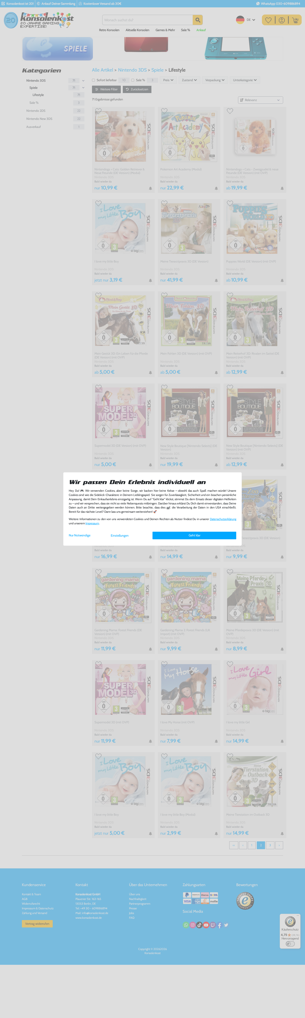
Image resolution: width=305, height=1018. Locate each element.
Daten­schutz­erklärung (223, 519)
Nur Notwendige (79, 535)
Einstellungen (120, 535)
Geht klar (194, 535)
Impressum (92, 523)
